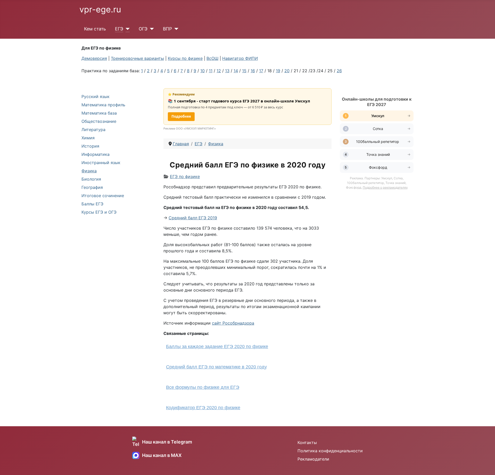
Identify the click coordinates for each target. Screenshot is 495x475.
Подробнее (181, 116)
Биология (91, 179)
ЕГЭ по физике (185, 176)
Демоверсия (94, 58)
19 (278, 70)
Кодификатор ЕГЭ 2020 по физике (203, 407)
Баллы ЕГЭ (92, 203)
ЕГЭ (119, 28)
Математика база (99, 113)
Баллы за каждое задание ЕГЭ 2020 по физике (217, 346)
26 (339, 70)
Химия (88, 137)
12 (219, 70)
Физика (89, 170)
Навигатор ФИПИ (240, 58)
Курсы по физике (185, 58)
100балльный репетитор (378, 141)
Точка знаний (378, 154)
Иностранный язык (100, 162)
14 (236, 70)
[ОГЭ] (150, 29)
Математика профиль (103, 104)
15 (244, 70)
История (90, 146)
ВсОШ (212, 58)
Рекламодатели (313, 459)
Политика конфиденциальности (330, 450)
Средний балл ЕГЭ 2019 (193, 217)
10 (202, 70)
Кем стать (95, 28)
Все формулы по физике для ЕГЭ (202, 387)
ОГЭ (143, 28)
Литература (93, 129)
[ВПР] (175, 29)
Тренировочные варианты (137, 58)
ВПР (167, 28)
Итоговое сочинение (102, 195)
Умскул (378, 116)
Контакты (307, 442)
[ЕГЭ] (126, 29)
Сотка (378, 128)
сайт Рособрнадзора (233, 323)
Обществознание (98, 121)
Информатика (95, 154)
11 (210, 70)
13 (227, 70)
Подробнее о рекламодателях (385, 187)
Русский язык (95, 96)
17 (261, 70)
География (92, 187)
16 (253, 70)
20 (287, 70)
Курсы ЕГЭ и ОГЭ (99, 212)
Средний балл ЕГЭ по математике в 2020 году (216, 366)
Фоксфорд (378, 167)
